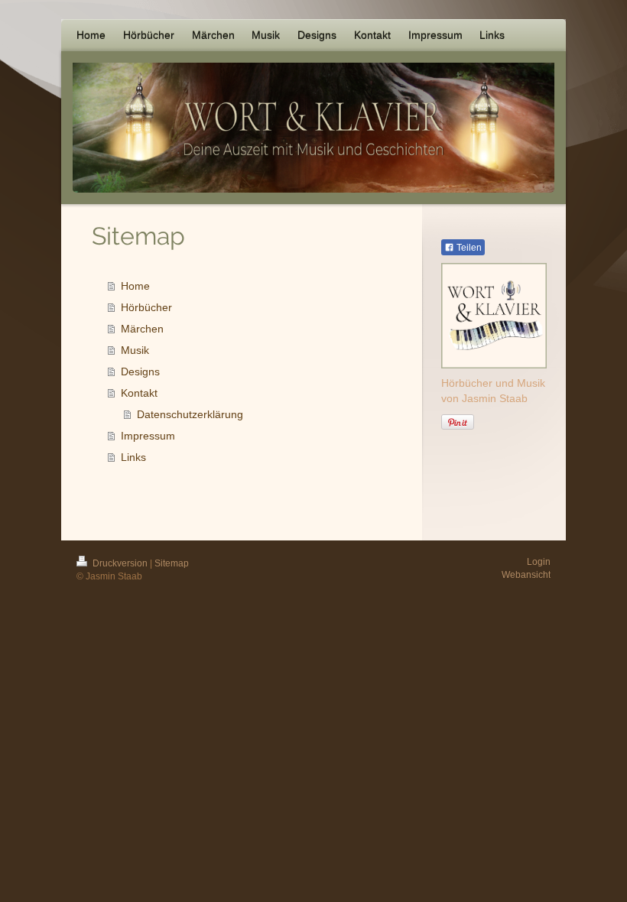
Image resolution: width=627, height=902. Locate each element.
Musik (135, 350)
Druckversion (120, 563)
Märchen (142, 329)
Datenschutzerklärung (190, 414)
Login (539, 561)
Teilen (468, 247)
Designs (140, 371)
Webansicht (526, 574)
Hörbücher (146, 307)
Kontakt (139, 393)
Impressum (148, 436)
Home (135, 286)
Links (133, 457)
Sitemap (171, 563)
